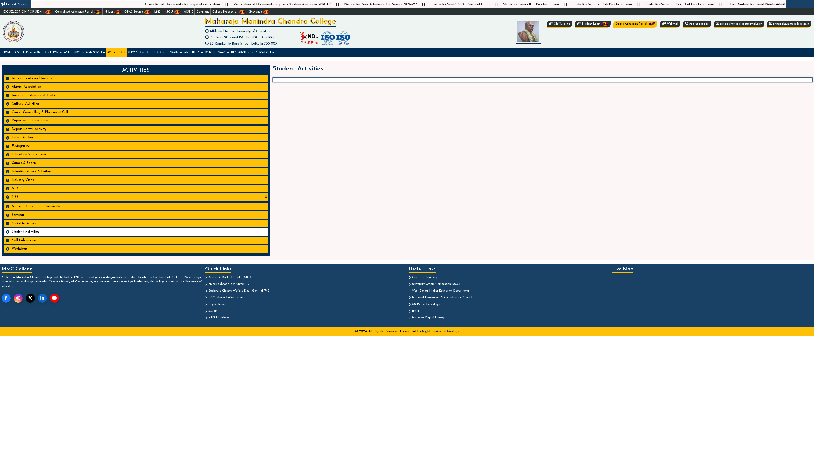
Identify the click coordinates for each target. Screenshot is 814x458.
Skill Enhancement (26, 240)
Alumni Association (26, 86)
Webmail (672, 23)
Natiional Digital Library (428, 317)
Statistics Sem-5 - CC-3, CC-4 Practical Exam (642, 4)
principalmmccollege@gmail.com (740, 23)
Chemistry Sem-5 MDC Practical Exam (422, 4)
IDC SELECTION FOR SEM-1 (24, 11)
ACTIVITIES (114, 52)
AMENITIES (192, 52)
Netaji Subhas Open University (36, 206)
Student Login (591, 23)
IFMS (416, 311)
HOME (7, 52)
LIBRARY (173, 52)
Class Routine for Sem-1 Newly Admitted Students (728, 4)
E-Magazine (21, 146)
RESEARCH (238, 52)
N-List (109, 11)
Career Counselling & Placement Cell (40, 112)
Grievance (256, 11)
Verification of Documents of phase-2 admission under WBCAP (244, 4)
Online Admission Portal (632, 23)
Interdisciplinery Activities (31, 171)
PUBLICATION (261, 52)
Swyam (212, 311)
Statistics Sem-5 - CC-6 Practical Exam (564, 4)
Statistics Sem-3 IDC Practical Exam (493, 4)
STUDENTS (153, 52)
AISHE (188, 11)
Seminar (18, 215)
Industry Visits (23, 180)
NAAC (222, 52)
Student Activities (25, 231)
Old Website (561, 23)
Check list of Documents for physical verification (144, 4)
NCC (15, 188)
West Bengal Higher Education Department (440, 290)
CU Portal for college (426, 304)
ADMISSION (94, 52)
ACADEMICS (72, 52)
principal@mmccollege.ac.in (790, 23)
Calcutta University (424, 277)
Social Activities (24, 223)
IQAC (208, 52)
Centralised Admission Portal (74, 11)
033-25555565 (698, 23)
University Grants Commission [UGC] (436, 284)
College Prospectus (225, 11)
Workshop (19, 248)
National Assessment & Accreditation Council (442, 297)
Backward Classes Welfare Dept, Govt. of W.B (238, 290)
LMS (157, 11)
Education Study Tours (29, 154)
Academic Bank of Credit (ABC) (229, 277)
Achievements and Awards (32, 78)
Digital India (216, 304)
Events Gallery (23, 137)
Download (202, 11)
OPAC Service (134, 11)
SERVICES (134, 52)
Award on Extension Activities (34, 95)
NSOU (169, 11)
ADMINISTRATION (46, 52)
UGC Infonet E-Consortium (226, 297)
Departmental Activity (29, 129)
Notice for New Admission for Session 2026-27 (342, 4)
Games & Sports (24, 163)
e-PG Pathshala (218, 317)
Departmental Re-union (30, 120)
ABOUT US (21, 52)
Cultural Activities (25, 103)
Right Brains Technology (440, 331)
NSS (14, 197)
